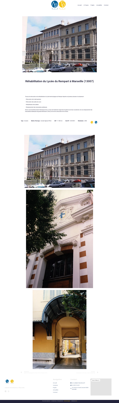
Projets (92, 5)
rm (76, 400)
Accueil (80, 5)
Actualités (99, 5)
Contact (106, 5)
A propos (86, 5)
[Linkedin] (5, 391)
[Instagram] (8, 391)
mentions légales (67, 400)
